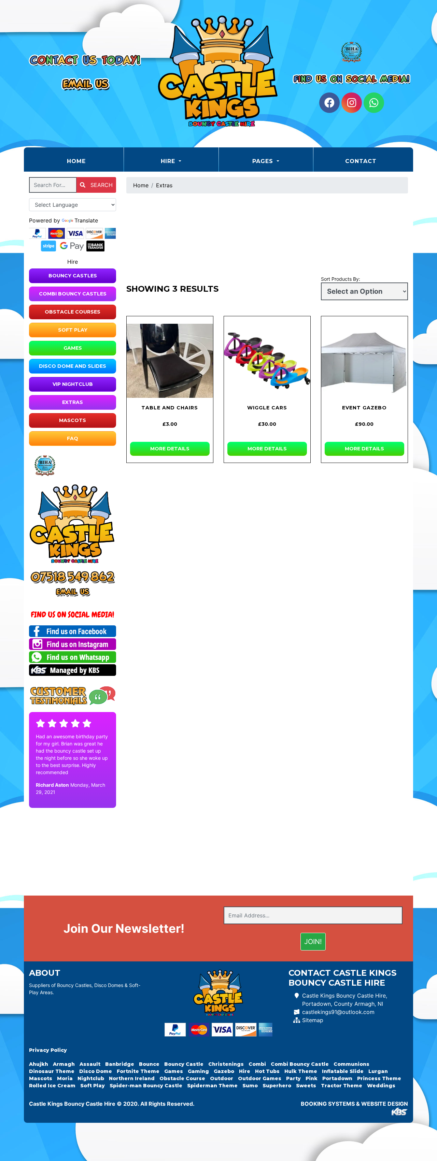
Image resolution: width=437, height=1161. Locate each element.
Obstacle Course (182, 1078)
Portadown (337, 1078)
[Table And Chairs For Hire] (170, 361)
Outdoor (221, 1078)
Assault (90, 1064)
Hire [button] (169, 161)
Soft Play (72, 330)
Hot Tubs (267, 1071)
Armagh (64, 1064)
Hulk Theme (300, 1071)
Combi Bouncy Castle (300, 1064)
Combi (257, 1064)
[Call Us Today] (72, 576)
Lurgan (378, 1071)
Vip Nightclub (73, 384)
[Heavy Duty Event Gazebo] (364, 361)
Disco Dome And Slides (72, 366)
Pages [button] (263, 161)
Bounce (149, 1064)
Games (73, 348)
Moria (65, 1078)
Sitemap (312, 1020)
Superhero (277, 1086)
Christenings (226, 1064)
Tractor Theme (341, 1086)
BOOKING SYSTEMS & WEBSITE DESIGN (354, 1103)
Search (101, 185)
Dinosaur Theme (51, 1071)
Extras (72, 402)
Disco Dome (95, 1071)
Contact (361, 161)
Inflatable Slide (343, 1071)
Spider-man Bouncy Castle (146, 1086)
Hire (244, 1071)
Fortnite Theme (138, 1071)
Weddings (381, 1086)
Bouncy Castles (72, 276)
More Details (169, 449)
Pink (312, 1078)
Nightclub (90, 1078)
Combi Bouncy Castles (73, 294)
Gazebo (224, 1071)
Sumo (250, 1086)
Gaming (198, 1071)
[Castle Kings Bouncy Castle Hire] (218, 73)
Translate (86, 220)
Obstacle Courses (72, 312)
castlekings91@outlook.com (338, 1011)
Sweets (306, 1086)
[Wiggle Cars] (267, 361)
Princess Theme (379, 1078)
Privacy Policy (48, 1050)
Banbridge (119, 1064)
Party (293, 1078)
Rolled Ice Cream (52, 1086)
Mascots (72, 420)
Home (93, 161)
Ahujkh (38, 1064)
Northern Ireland (132, 1078)
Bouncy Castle (183, 1064)
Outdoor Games (259, 1078)
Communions (351, 1064)
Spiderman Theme (212, 1086)
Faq (72, 438)
